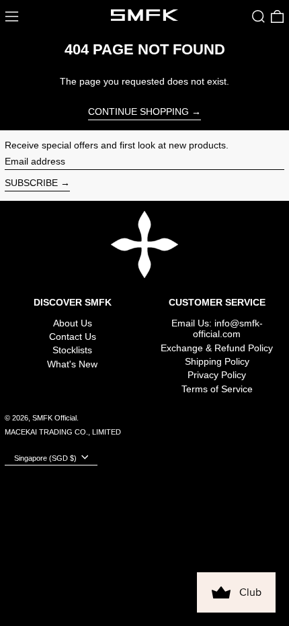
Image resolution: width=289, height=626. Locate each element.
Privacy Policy (217, 374)
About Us (72, 323)
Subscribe (31, 182)
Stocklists (72, 350)
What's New (72, 364)
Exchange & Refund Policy (217, 348)
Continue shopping (138, 111)
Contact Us (72, 336)
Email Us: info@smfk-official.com (217, 329)
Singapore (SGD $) (46, 457)
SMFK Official (54, 418)
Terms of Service (217, 389)
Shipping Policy (217, 361)
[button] (258, 16)
